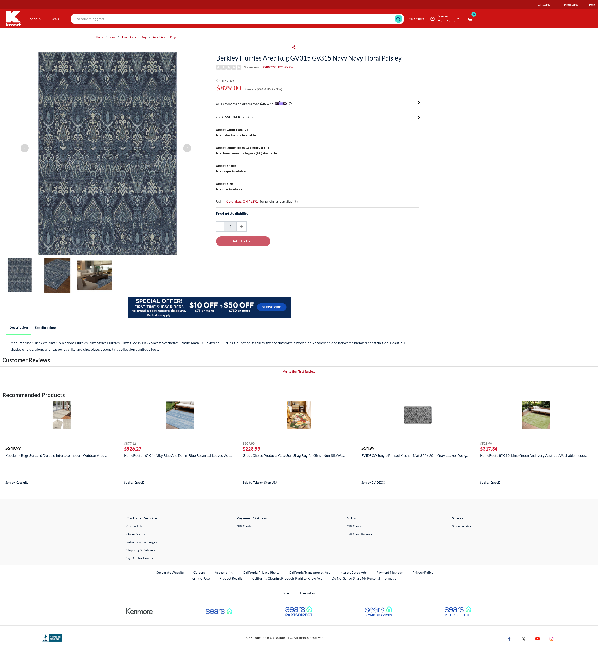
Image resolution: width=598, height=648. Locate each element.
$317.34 (489, 448)
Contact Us (134, 526)
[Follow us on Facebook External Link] (509, 638)
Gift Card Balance (359, 534)
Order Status (135, 534)
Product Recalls (231, 578)
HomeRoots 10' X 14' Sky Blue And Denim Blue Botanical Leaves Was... (178, 455)
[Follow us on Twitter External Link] (523, 638)
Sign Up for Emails (139, 558)
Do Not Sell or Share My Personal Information (365, 578)
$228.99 (251, 448)
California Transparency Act (309, 572)
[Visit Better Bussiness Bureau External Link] (52, 637)
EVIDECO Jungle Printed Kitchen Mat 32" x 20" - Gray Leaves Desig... (414, 455)
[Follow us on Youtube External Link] (537, 638)
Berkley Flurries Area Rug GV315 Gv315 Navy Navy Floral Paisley (309, 58)
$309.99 (249, 443)
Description (18, 327)
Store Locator (462, 526)
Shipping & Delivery (140, 550)
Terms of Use (200, 578)
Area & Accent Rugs (164, 37)
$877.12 (130, 443)
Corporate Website (170, 572)
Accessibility (224, 572)
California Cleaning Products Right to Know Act (287, 578)
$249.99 (13, 448)
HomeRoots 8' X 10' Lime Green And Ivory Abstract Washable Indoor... (533, 455)
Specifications (46, 327)
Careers (199, 572)
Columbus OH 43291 (242, 201)
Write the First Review (278, 67)
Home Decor (128, 37)
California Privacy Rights (261, 572)
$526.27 (133, 448)
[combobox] (237, 19)
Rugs (144, 37)
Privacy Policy (423, 572)
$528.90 (486, 443)
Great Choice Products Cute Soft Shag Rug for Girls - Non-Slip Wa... (294, 455)
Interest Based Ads (353, 572)
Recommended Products (33, 394)
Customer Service (141, 518)
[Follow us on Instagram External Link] (551, 638)
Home (99, 37)
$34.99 (367, 448)
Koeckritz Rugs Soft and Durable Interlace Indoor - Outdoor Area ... (56, 455)
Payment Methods (389, 572)
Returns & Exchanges (141, 542)
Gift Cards (244, 526)
